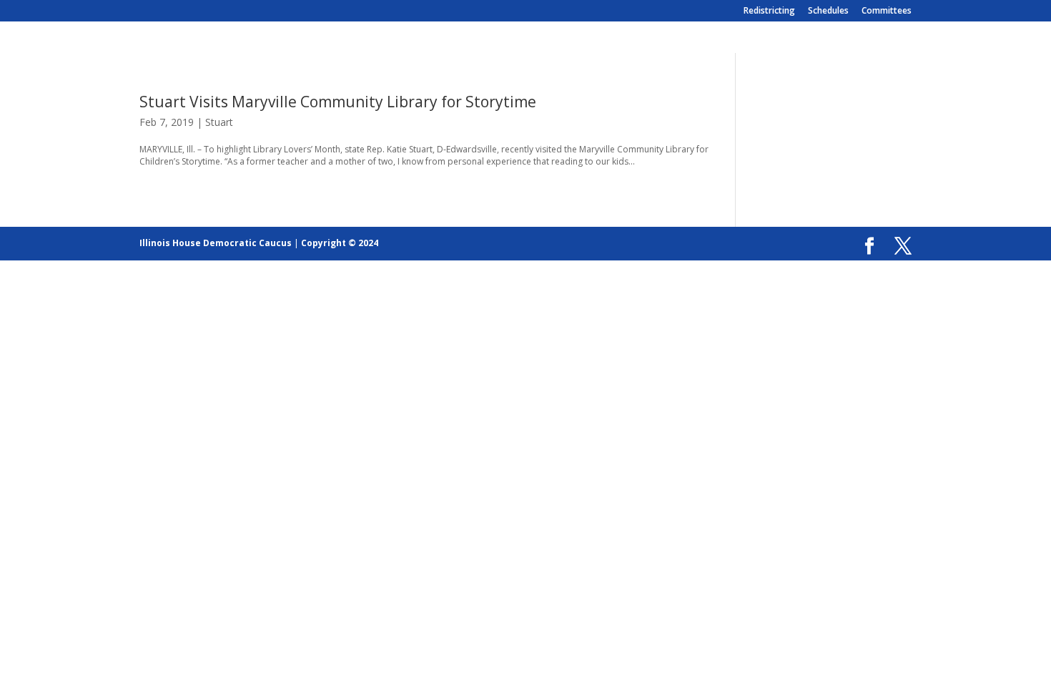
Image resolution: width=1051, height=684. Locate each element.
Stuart (219, 122)
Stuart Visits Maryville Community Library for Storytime (337, 102)
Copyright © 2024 (339, 243)
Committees (887, 11)
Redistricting (769, 11)
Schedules (828, 11)
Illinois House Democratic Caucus (215, 243)
